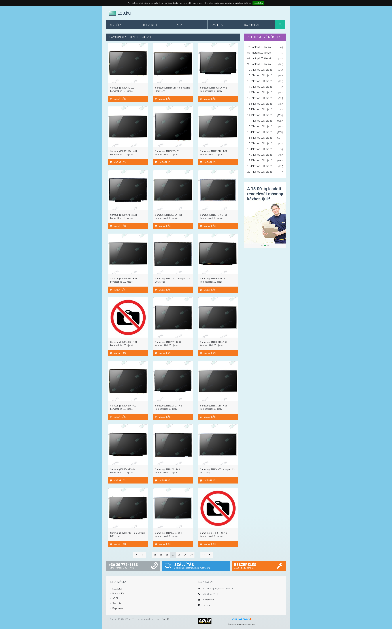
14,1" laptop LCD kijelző (265, 120)
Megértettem (258, 3)
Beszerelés (118, 593)
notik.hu (207, 605)
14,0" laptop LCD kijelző (265, 115)
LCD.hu (134, 619)
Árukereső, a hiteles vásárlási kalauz (241, 624)
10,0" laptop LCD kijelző (265, 69)
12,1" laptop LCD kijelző (265, 98)
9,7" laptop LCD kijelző (265, 64)
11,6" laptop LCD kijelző (265, 92)
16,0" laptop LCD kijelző (265, 143)
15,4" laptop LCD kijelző (265, 132)
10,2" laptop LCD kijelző (265, 81)
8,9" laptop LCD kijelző (265, 58)
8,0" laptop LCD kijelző (265, 52)
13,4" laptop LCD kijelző (265, 109)
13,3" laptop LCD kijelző (265, 103)
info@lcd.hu (209, 599)
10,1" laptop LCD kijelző (265, 75)
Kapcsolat (117, 608)
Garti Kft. (166, 619)
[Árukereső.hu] (241, 620)
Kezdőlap (117, 588)
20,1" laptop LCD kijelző (265, 171)
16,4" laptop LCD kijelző (265, 149)
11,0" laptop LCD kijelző (265, 86)
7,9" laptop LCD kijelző (265, 47)
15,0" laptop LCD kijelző (265, 126)
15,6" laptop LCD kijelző (265, 137)
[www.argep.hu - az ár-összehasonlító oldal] (204, 620)
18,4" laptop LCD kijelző (265, 166)
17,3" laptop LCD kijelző (265, 160)
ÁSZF (115, 598)
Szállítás (116, 603)
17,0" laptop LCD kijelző (265, 154)
